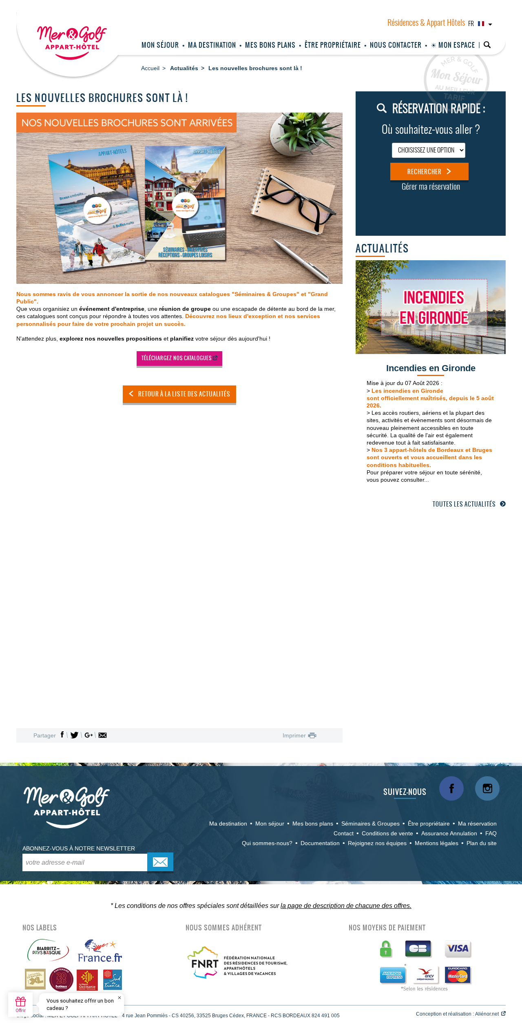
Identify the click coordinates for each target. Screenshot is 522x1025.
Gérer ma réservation (431, 187)
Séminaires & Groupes (370, 823)
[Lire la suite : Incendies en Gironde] (431, 306)
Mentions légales (436, 843)
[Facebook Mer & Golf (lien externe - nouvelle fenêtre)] (451, 788)
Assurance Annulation (449, 833)
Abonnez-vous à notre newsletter (78, 848)
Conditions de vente (387, 833)
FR (471, 24)
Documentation (320, 843)
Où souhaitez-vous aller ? (431, 130)
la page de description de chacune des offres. (346, 905)
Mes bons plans (270, 45)
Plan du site (482, 843)
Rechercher (424, 171)
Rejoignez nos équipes (377, 843)
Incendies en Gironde (431, 368)
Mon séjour (160, 45)
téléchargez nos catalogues (177, 358)
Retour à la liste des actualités (184, 394)
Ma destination (212, 45)
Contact (344, 833)
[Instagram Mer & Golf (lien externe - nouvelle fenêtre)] (487, 788)
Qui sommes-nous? (267, 843)
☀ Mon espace (453, 45)
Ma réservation (477, 823)
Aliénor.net (487, 1014)
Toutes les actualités (464, 504)
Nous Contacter (396, 45)
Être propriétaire (333, 45)
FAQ (491, 833)
